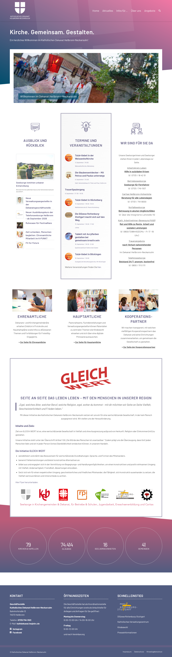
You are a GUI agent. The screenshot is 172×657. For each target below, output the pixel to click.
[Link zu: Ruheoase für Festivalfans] (20, 225)
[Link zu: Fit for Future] (20, 245)
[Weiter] (153, 78)
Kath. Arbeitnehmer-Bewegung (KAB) (136, 220)
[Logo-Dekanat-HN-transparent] (20, 10)
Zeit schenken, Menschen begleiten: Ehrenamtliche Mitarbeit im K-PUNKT (38, 235)
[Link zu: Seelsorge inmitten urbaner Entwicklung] (35, 167)
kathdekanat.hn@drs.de (28, 623)
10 (94, 100)
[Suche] (159, 10)
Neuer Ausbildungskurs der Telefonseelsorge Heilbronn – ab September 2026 (39, 215)
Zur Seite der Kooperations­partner (139, 347)
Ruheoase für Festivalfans (39, 223)
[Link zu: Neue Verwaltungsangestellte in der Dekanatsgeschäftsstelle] (20, 200)
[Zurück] (19, 78)
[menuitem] (96, 10)
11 (96, 100)
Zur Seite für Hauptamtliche (88, 342)
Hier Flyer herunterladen (26, 482)
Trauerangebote (136, 245)
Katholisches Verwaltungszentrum (133, 622)
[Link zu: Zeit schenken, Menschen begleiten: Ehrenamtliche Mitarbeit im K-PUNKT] (20, 234)
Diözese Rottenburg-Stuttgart (131, 616)
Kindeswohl (122, 627)
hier (99, 267)
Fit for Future (32, 242)
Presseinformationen (127, 632)
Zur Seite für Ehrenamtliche (33, 342)
